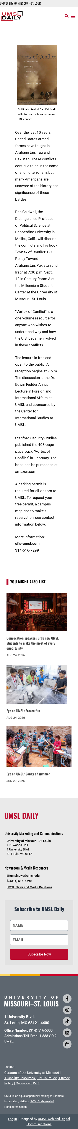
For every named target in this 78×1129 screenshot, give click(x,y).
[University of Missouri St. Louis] (31, 1005)
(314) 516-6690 (21, 881)
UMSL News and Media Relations (29, 887)
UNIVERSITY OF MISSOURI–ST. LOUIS (20, 3)
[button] (73, 16)
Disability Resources (20, 1078)
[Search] (66, 15)
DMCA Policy (47, 1078)
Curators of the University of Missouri (31, 1073)
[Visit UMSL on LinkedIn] (67, 1032)
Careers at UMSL (28, 1083)
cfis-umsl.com (27, 543)
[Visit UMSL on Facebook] (67, 998)
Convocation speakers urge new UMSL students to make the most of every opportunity (32, 643)
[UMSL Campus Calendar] (67, 1044)
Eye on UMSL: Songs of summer (28, 774)
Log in (12, 1119)
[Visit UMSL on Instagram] (67, 1010)
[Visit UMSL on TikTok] (67, 1021)
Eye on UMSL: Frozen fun (23, 710)
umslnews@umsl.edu (25, 875)
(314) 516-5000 (41, 1030)
